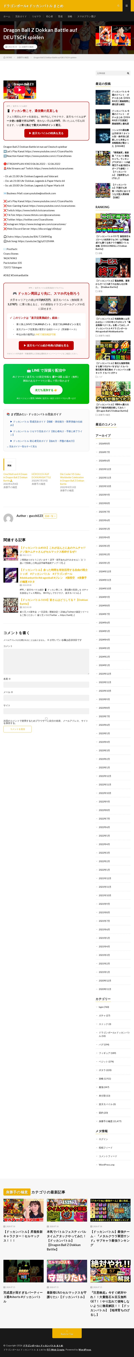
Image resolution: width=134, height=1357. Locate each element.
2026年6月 (104, 460)
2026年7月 (104, 452)
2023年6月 (104, 724)
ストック (103, 1024)
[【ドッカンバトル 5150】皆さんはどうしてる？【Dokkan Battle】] (10, 605)
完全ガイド (21, 16)
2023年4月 (104, 741)
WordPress (85, 1349)
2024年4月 (104, 639)
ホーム (6, 16)
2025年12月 (105, 469)
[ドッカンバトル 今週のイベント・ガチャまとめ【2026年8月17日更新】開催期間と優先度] (103, 116)
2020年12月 (105, 980)
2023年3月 (104, 750)
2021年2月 (104, 963)
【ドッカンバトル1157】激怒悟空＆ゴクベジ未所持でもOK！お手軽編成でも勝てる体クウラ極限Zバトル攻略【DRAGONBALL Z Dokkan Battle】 (113, 242)
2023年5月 (104, 733)
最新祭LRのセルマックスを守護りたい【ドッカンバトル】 (67, 1295)
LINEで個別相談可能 (45, 334)
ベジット (103, 1061)
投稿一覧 (49, 516)
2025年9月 (104, 494)
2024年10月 (105, 588)
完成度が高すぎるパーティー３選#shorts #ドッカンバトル (23, 1297)
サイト (6, 705)
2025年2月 (104, 554)
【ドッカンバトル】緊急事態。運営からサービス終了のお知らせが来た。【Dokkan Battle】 (113, 283)
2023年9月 (104, 699)
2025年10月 (105, 486)
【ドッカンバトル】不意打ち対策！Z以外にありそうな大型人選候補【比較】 (121, 191)
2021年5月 (104, 938)
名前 (7, 679)
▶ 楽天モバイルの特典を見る (46, 133)
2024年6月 (104, 622)
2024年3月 (104, 648)
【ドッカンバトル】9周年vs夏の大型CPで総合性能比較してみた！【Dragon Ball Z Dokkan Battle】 (112, 407)
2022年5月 (104, 835)
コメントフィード (108, 1156)
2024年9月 (104, 597)
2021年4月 (104, 946)
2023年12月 (105, 673)
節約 (101, 1112)
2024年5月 (104, 631)
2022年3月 (104, 852)
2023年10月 (105, 690)
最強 (100, 291)
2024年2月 (104, 656)
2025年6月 (104, 520)
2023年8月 (104, 707)
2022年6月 (104, 827)
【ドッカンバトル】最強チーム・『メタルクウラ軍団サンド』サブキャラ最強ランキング (110, 1238)
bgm (101, 1007)
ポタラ (102, 1070)
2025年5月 (104, 528)
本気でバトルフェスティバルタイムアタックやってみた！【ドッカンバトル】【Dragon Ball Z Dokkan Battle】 (66, 1240)
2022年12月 (105, 776)
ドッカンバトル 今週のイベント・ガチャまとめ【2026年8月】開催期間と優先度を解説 (121, 98)
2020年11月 (105, 989)
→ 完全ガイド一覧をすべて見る (22, 446)
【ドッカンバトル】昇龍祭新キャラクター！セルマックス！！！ (23, 1236)
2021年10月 (105, 895)
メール (8, 692)
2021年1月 (104, 972)
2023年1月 (104, 767)
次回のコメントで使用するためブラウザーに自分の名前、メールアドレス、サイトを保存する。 (45, 722)
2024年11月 (105, 580)
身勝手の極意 (28, 47)
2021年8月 (104, 912)
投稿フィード (106, 1147)
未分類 (102, 1095)
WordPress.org (106, 1164)
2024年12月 (105, 571)
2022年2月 (104, 861)
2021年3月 (104, 955)
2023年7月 (104, 716)
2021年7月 (104, 920)
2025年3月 (104, 545)
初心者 (49, 16)
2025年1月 (104, 562)
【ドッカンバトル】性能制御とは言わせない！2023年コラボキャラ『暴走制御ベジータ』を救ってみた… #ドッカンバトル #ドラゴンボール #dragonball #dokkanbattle (113, 325)
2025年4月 (104, 537)
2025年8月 (104, 503)
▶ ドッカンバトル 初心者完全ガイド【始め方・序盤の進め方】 (42, 441)
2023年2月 (104, 759)
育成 (60, 16)
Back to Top (67, 1334)
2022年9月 (104, 801)
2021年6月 (104, 929)
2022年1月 (104, 869)
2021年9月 (104, 903)
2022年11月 (105, 784)
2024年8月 (104, 605)
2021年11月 (105, 886)
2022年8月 (104, 810)
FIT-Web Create (56, 1349)
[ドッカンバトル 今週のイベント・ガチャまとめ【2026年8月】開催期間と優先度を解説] (103, 97)
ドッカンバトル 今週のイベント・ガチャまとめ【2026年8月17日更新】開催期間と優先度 (121, 117)
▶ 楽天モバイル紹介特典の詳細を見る (46, 345)
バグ (100, 377)
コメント (8, 646)
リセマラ (36, 16)
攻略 (70, 16)
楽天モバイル (106, 1104)
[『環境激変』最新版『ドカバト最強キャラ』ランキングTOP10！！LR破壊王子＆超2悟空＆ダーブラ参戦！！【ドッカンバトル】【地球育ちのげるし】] (103, 158)
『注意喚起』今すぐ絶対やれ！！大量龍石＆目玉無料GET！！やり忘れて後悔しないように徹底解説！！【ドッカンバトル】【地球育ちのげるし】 (110, 1303)
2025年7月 (104, 511)
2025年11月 (105, 477)
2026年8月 (104, 443)
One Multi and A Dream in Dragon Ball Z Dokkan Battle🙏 (15, 477)
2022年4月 (104, 844)
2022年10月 (105, 793)
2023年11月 (105, 682)
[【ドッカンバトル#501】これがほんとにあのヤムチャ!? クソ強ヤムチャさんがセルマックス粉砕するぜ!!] (10, 553)
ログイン (103, 1139)
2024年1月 (104, 665)
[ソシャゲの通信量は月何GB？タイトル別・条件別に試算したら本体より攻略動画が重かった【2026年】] (103, 136)
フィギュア (104, 1053)
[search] (128, 73)
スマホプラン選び (86, 16)
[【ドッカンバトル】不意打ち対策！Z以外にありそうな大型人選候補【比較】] (103, 190)
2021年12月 (105, 878)
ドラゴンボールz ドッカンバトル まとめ (43, 1345)
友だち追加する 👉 (46, 390)
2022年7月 (104, 818)
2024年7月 (104, 614)
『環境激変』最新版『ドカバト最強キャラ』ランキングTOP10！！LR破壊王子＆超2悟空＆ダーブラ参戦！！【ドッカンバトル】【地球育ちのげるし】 (121, 165)
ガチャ (102, 1015)
